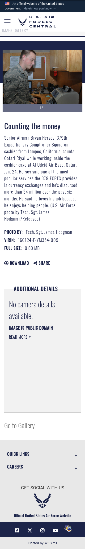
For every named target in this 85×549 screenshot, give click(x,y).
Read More (19, 337)
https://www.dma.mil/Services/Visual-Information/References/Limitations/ (37, 403)
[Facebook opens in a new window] (17, 530)
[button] (40, 8)
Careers (15, 466)
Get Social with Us (42, 488)
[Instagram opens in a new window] (42, 530)
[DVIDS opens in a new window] (68, 528)
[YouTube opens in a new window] (55, 530)
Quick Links (18, 453)
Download (18, 263)
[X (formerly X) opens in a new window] (29, 530)
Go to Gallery (19, 425)
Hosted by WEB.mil (42, 543)
